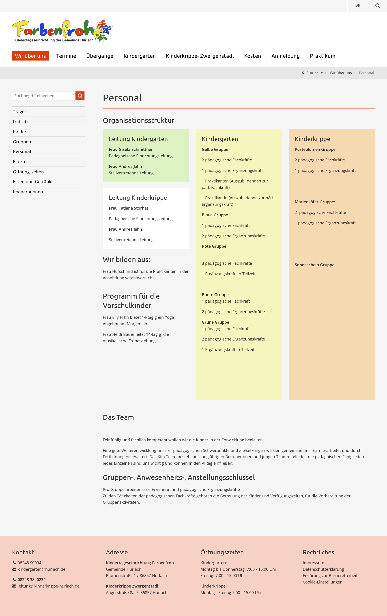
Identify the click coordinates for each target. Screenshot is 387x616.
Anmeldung (285, 55)
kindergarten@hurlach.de (41, 569)
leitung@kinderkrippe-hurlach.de (49, 586)
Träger (19, 112)
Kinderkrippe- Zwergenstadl (200, 55)
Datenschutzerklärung (323, 569)
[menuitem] (30, 56)
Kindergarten (140, 55)
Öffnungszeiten (28, 172)
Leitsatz (20, 121)
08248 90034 (29, 562)
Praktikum (322, 55)
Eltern (19, 162)
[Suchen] (79, 95)
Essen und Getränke (33, 181)
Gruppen (22, 142)
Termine (66, 55)
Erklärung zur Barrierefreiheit (330, 575)
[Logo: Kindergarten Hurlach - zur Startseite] (62, 31)
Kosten (252, 55)
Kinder (19, 131)
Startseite (315, 72)
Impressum (313, 562)
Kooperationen (28, 192)
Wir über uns (30, 55)
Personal (22, 151)
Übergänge (99, 55)
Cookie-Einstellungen (322, 582)
